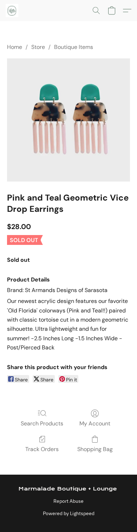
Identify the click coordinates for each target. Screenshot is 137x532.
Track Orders (42, 449)
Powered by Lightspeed (68, 513)
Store (38, 47)
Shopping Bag (95, 449)
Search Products (42, 423)
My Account (94, 423)
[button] (12, 10)
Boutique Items (73, 47)
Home (14, 47)
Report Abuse (68, 501)
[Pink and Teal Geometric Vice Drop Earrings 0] (68, 120)
